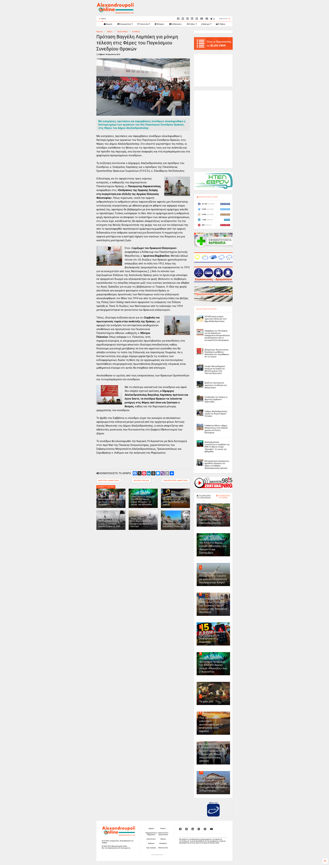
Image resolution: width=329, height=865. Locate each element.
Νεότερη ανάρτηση (108, 480)
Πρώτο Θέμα (122, 32)
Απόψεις (160, 24)
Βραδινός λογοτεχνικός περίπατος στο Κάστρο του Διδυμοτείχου (216, 385)
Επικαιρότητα (125, 24)
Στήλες (192, 24)
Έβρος (109, 32)
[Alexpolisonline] (206, 18)
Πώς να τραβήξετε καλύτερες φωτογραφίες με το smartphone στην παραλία (211, 724)
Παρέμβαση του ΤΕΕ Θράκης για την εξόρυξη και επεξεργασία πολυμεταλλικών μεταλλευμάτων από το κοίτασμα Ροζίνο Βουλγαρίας (217, 335)
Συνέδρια (136, 32)
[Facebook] (178, 18)
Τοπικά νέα (143, 24)
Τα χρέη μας (206, 701)
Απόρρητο (163, 843)
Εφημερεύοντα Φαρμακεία (151, 834)
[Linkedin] (192, 18)
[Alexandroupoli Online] (115, 13)
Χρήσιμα (205, 24)
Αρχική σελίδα (141, 480)
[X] (183, 18)
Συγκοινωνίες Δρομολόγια (163, 834)
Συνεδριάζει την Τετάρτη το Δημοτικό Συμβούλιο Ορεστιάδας (216, 399)
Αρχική (109, 24)
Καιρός (163, 828)
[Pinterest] (197, 18)
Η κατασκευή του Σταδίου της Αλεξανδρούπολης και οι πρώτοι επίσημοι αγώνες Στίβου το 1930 (110, 522)
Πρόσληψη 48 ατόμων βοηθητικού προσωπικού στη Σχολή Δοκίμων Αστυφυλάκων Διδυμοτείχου (213, 784)
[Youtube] (201, 18)
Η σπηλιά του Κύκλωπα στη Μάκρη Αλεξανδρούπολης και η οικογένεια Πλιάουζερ (174, 522)
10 (201, 772)
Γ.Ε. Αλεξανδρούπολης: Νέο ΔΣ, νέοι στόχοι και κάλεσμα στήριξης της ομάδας (175, 500)
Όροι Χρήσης (151, 848)
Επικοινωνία (163, 848)
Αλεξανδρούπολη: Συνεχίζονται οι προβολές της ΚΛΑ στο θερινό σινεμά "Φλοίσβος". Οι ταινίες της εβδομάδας (143, 499)
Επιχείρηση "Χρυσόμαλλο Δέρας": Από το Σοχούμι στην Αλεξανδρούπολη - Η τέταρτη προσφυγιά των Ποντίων (143, 521)
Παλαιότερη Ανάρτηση (176, 480)
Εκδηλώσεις (176, 24)
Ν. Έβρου (221, 24)
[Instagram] (187, 18)
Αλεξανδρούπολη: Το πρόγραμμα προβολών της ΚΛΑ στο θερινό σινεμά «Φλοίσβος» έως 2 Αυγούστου (213, 665)
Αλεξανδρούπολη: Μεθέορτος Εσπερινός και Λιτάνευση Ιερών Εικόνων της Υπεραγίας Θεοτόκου (213, 605)
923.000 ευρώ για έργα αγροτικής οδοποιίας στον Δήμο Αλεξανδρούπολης (216, 318)
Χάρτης (163, 839)
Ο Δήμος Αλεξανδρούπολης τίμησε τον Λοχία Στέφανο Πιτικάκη (110, 500)
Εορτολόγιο (151, 839)
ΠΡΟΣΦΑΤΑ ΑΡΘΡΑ (207, 309)
